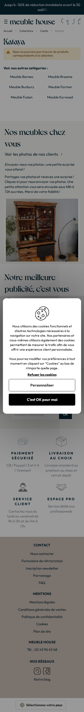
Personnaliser (42, 385)
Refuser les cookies (42, 375)
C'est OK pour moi (42, 399)
